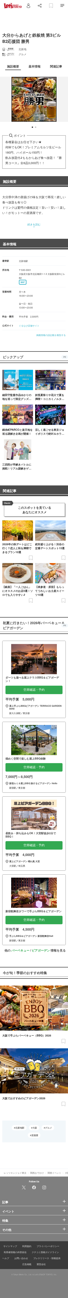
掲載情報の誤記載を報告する (51, 335)
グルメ (48, 1127)
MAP (23, 282)
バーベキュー (20, 950)
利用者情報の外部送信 (15, 1252)
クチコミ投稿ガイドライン (45, 1252)
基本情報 (9, 244)
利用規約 (26, 1246)
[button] (32, 127)
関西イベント (54, 1172)
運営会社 (41, 1264)
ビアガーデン (41, 950)
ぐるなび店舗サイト (29, 325)
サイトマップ (10, 1246)
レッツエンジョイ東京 (15, 1172)
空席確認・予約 (34, 689)
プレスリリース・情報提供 (46, 1258)
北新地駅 (19, 1127)
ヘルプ (5, 1258)
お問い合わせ (21, 1258)
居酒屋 (34, 1135)
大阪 (34, 1127)
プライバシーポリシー (48, 1246)
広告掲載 (26, 1264)
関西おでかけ (37, 1172)
